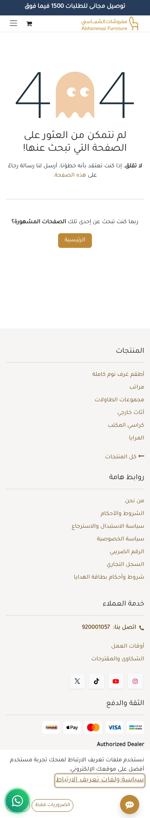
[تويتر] (77, 681)
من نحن (134, 501)
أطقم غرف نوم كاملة (118, 375)
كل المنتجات (121, 457)
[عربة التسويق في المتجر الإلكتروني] (29, 23)
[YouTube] (115, 681)
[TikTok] (96, 681)
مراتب (136, 388)
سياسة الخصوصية (120, 540)
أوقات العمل (127, 647)
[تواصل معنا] (17, 800)
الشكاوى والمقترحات (117, 659)
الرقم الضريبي (127, 552)
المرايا (136, 439)
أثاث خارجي (130, 413)
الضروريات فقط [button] (52, 805)
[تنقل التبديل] (13, 23)
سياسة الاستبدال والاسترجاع (108, 527)
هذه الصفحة (70, 176)
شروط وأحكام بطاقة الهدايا (109, 578)
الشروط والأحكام (122, 514)
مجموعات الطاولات (119, 400)
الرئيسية (75, 240)
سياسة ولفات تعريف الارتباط (100, 780)
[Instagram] (135, 681)
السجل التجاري (125, 565)
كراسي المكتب (126, 426)
